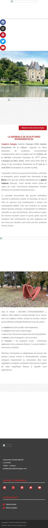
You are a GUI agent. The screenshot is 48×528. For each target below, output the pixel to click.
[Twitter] (3, 41)
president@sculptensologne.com (15, 468)
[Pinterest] (3, 35)
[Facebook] (3, 22)
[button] (24, 18)
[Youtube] (3, 48)
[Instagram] (3, 28)
